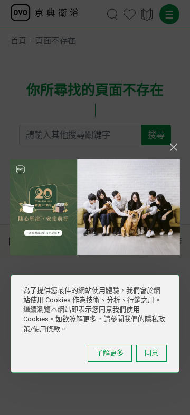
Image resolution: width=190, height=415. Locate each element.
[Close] (174, 147)
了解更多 (110, 353)
